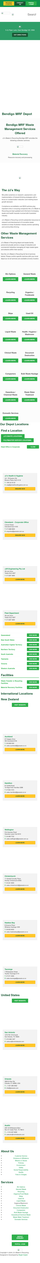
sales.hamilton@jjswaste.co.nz (16, 792)
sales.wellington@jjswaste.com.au (17, 839)
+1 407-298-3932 (11, 1086)
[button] (32, 9)
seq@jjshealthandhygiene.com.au (17, 485)
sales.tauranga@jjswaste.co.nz (16, 978)
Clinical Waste (11, 352)
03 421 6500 (10, 883)
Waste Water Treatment (29, 393)
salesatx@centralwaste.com (15, 1134)
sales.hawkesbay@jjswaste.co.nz (17, 932)
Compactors (10, 373)
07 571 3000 (10, 976)
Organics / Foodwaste (29, 293)
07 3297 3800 (10, 575)
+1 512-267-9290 (11, 1132)
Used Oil (29, 313)
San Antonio (10, 1032)
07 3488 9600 (10, 529)
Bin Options (10, 274)
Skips (10, 313)
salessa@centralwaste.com (15, 1041)
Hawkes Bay (10, 922)
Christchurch (10, 876)
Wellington (9, 829)
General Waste (29, 274)
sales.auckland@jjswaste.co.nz (16, 746)
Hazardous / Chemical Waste (10, 393)
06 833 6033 (10, 929)
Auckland (9, 736)
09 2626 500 (10, 743)
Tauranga (8, 969)
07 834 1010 (10, 790)
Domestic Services (10, 413)
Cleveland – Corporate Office (17, 522)
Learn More (20, 749)
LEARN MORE (20, 579)
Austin (7, 1125)
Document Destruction (29, 354)
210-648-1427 (10, 1039)
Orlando (8, 1079)
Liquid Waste (10, 331)
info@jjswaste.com (12, 1088)
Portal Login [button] (31, 3)
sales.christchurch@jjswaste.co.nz (17, 885)
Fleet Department (12, 613)
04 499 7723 (10, 836)
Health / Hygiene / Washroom (29, 333)
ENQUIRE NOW (20, 489)
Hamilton (8, 783)
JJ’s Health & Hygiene (14, 475)
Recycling (10, 292)
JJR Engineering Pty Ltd (15, 569)
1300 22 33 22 (10, 482)
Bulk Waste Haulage (29, 373)
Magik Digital (23, 1255)
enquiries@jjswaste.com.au (15, 531)
